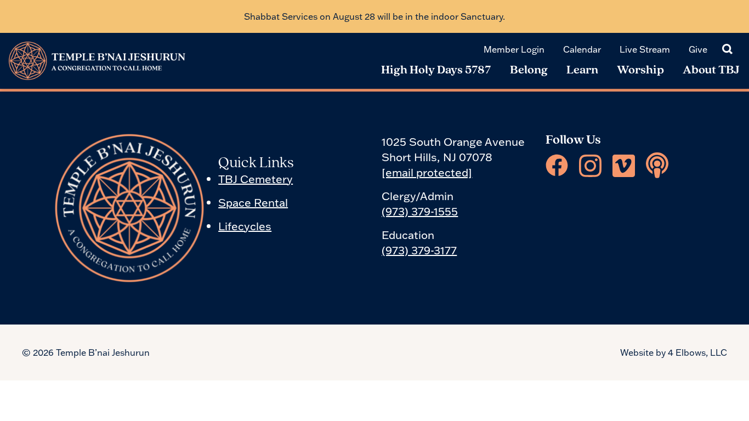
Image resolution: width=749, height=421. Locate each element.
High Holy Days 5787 (436, 70)
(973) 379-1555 (420, 211)
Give (698, 49)
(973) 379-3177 (419, 250)
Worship (640, 70)
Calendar (582, 49)
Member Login (514, 49)
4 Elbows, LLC (697, 352)
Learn (582, 70)
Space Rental (253, 202)
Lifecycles (244, 226)
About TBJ (711, 70)
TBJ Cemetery (255, 179)
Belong (529, 70)
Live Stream (645, 49)
